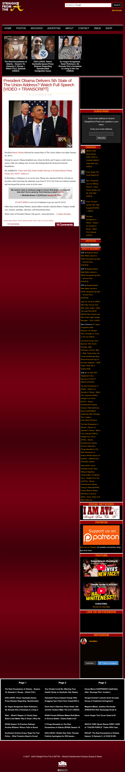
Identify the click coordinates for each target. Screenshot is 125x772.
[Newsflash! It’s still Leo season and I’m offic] (86, 650)
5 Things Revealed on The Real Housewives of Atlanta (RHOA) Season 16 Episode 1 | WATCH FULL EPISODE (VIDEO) (62, 729)
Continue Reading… (65, 214)
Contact (83, 28)
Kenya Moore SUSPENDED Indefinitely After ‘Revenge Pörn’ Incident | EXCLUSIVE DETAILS (90, 414)
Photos (21, 28)
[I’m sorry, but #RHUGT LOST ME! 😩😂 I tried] (96, 650)
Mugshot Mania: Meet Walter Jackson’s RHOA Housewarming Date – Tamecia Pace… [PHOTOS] (90, 258)
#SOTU (61, 192)
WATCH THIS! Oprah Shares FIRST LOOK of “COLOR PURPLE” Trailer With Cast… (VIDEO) (102, 727)
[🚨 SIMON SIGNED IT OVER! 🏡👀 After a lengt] (117, 656)
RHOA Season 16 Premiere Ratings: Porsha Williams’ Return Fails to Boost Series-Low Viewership (21, 727)
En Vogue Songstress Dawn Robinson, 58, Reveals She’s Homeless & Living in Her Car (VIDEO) (70, 66)
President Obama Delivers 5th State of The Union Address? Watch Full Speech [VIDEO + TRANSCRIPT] (38, 84)
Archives (37, 28)
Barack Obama (18, 152)
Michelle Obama (27, 220)
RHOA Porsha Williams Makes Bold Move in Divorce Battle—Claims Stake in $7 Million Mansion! (90, 493)
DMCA (97, 28)
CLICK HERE (22, 202)
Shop (109, 28)
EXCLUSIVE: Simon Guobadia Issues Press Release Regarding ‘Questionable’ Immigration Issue (43, 66)
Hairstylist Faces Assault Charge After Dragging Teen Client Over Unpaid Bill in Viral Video (62, 700)
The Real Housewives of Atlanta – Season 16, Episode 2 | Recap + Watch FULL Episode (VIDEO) (16, 66)
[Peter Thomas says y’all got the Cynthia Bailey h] (86, 656)
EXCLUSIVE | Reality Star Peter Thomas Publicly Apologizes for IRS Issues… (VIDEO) (62, 736)
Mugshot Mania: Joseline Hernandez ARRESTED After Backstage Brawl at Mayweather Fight (100, 709)
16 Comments (64, 224)
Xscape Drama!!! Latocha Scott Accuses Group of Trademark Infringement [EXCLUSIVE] (102, 700)
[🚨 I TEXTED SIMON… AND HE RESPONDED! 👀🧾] (107, 656)
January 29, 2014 (54, 195)
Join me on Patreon (88, 547)
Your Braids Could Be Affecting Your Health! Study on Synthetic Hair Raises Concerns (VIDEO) (61, 692)
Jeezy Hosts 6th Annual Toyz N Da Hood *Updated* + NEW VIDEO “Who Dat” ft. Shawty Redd (90, 362)
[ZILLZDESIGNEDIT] (62, 766)
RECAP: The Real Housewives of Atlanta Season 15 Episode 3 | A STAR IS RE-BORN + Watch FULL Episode (102, 736)
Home (7, 28)
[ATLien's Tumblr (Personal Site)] (101, 518)
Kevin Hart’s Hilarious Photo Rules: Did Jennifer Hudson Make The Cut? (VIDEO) (62, 708)
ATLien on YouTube (101, 606)
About (69, 28)
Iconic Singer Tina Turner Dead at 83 (100, 715)
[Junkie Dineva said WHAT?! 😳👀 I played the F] (96, 656)
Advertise (54, 28)
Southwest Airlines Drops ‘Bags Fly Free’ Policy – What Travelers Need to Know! (22, 734)
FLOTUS (19, 220)
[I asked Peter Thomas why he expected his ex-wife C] (117, 650)
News (6, 220)
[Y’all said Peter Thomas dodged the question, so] (107, 650)
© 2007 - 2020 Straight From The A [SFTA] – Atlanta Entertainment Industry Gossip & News (62, 756)
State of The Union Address (45, 220)
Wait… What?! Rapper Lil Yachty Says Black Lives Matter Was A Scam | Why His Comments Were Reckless (22, 718)
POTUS (35, 220)
